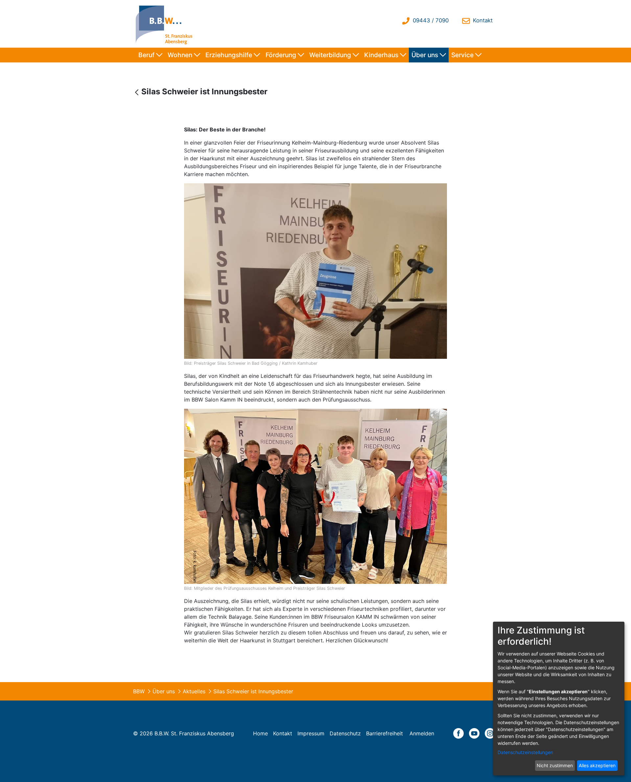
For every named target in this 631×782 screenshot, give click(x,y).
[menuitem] (150, 55)
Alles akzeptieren (597, 765)
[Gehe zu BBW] (165, 24)
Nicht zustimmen (555, 765)
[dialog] (558, 698)
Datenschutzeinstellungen (525, 752)
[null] (137, 92)
